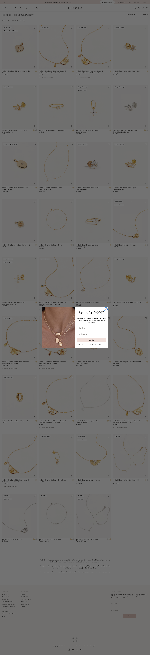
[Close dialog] (106, 309)
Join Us (91, 340)
